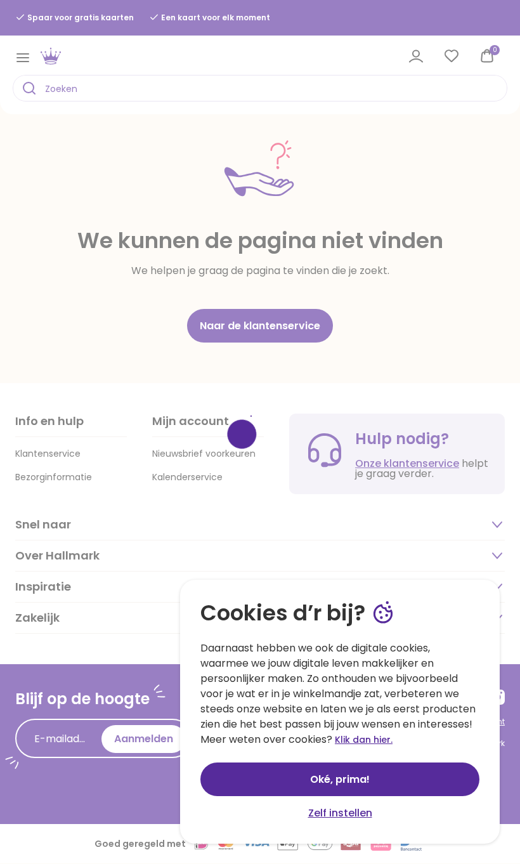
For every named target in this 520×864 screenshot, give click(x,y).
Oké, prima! (340, 779)
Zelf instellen (340, 813)
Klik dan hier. (364, 739)
